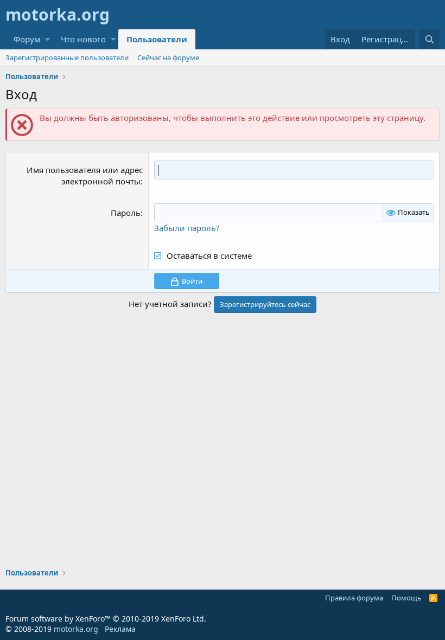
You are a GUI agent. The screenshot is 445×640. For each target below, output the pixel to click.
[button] (47, 39)
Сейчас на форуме (168, 57)
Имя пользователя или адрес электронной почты (85, 175)
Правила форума (354, 598)
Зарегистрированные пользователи (67, 57)
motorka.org (76, 629)
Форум (27, 39)
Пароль (126, 212)
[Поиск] (429, 39)
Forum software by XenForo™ (105, 618)
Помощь (406, 598)
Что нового (83, 39)
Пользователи (156, 39)
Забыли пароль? (187, 227)
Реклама (120, 629)
